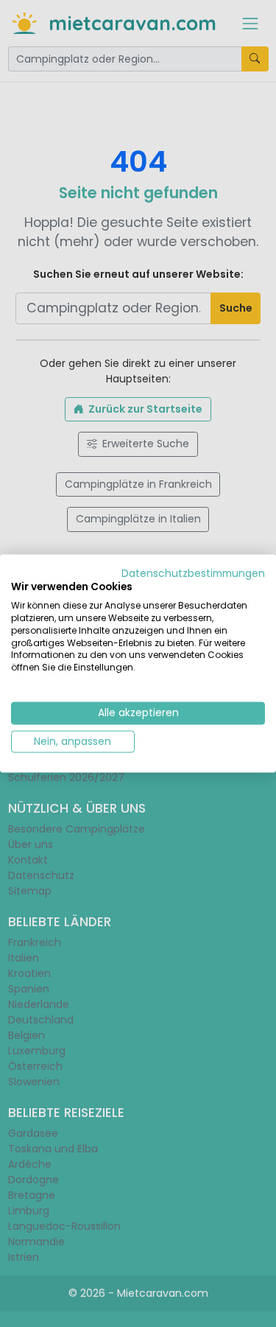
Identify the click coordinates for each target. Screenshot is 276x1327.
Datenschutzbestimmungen (193, 573)
